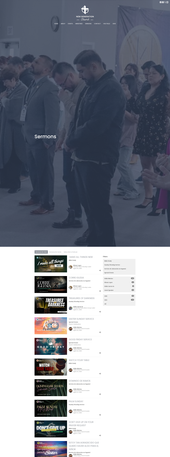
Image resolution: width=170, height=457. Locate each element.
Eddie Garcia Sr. (118, 286)
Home (56, 24)
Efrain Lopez (118, 282)
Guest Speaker (118, 290)
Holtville (106, 24)
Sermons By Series (55, 252)
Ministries (79, 24)
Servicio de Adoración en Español (115, 269)
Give (114, 24)
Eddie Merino (118, 278)
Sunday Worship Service (112, 265)
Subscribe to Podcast (70, 252)
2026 (118, 296)
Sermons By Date (41, 252)
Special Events (109, 272)
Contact (97, 24)
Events (70, 24)
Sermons (88, 24)
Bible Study (108, 261)
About (63, 24)
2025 (118, 300)
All (105, 304)
